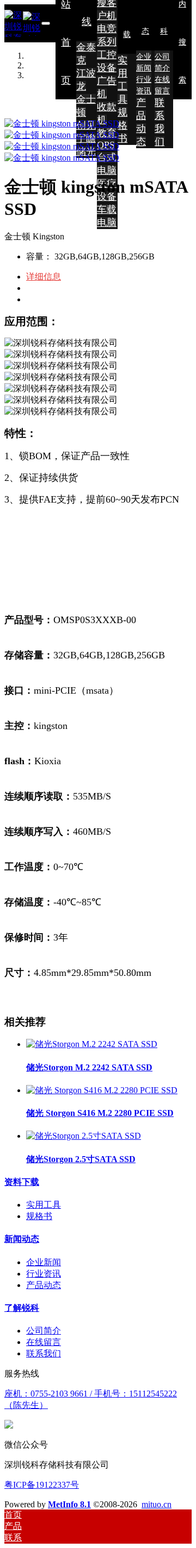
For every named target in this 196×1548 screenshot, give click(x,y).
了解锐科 (21, 1307)
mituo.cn (156, 1504)
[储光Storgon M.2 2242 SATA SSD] (91, 1044)
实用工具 (43, 1204)
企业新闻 (43, 1262)
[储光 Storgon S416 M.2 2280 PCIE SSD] (101, 1090)
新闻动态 (21, 1239)
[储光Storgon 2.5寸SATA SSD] (83, 1135)
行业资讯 (43, 1273)
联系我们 (43, 1353)
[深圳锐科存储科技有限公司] (22, 23)
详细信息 (43, 276)
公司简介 (43, 1330)
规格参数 (43, 288)
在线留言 (43, 1342)
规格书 (39, 1216)
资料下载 (21, 1182)
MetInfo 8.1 (69, 1504)
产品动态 (43, 1285)
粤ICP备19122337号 (41, 1484)
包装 (35, 299)
